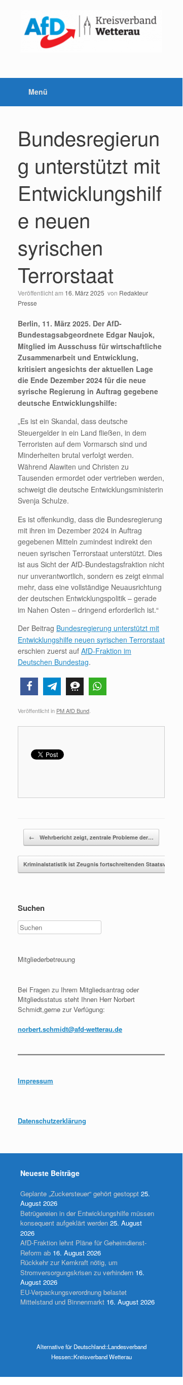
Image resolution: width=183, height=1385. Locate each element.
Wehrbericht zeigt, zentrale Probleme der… (91, 837)
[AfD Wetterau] (91, 31)
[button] (29, 686)
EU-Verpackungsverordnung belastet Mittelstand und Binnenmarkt (73, 1297)
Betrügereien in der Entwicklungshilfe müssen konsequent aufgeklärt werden (87, 1218)
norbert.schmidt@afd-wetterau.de (70, 1029)
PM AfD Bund (72, 710)
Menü (38, 92)
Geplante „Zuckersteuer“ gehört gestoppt (79, 1193)
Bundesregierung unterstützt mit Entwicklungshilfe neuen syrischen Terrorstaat (90, 205)
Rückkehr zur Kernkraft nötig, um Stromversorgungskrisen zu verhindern (76, 1267)
